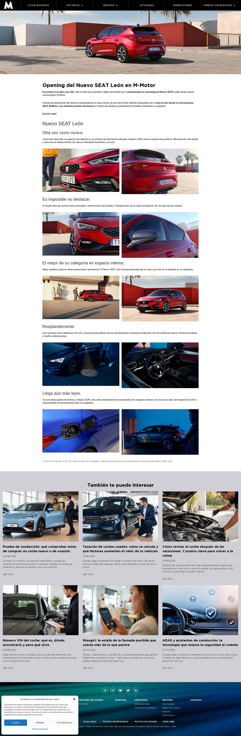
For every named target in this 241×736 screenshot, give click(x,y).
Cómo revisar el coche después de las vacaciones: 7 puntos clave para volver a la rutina (197, 551)
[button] (74, 699)
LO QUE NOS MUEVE (38, 5)
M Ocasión (83, 704)
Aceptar (15, 722)
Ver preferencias (64, 722)
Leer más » (8, 574)
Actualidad (147, 5)
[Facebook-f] (105, 690)
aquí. (54, 114)
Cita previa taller (142, 704)
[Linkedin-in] (136, 690)
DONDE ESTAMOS (182, 5)
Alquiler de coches (170, 707)
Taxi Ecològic (168, 704)
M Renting (120, 700)
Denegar (40, 722)
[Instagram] (113, 690)
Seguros (166, 711)
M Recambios (168, 715)
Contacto (195, 700)
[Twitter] (128, 690)
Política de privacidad (40, 729)
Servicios (109, 5)
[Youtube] (120, 690)
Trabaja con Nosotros (217, 5)
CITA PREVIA (72, 5)
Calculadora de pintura (145, 707)
